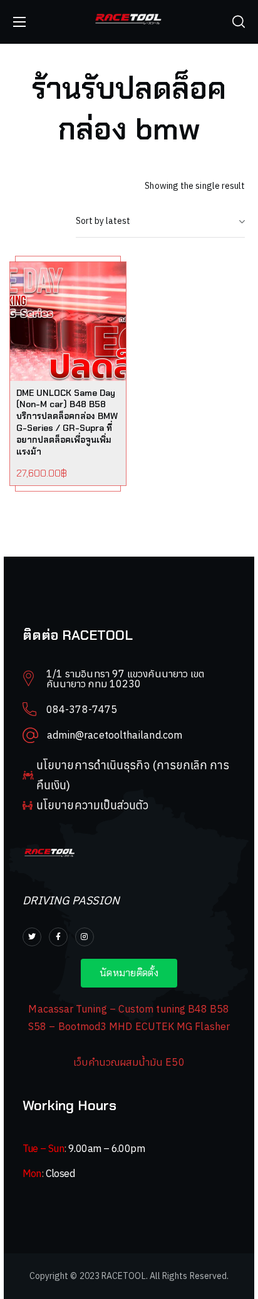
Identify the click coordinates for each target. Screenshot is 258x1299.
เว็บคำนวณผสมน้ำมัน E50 (128, 1062)
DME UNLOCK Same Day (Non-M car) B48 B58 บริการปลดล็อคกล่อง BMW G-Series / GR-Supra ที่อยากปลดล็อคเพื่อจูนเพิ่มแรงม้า (67, 422)
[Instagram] (84, 936)
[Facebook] (58, 936)
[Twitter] (32, 936)
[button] (238, 22)
